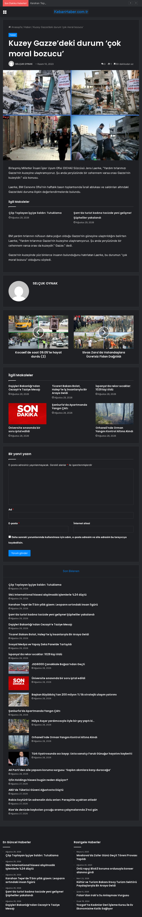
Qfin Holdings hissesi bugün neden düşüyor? (38, 780)
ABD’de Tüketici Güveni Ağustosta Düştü (36, 790)
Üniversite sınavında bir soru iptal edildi (24, 429)
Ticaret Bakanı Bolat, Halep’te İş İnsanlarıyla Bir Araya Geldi (69, 389)
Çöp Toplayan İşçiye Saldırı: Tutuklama (35, 213)
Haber (27, 27)
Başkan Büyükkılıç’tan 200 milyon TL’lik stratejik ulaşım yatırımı (74, 694)
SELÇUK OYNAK (24, 64)
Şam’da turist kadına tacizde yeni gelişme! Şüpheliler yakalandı (51, 614)
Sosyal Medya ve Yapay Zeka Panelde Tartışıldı (40, 644)
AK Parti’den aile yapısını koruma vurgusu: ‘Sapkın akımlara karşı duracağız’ (60, 770)
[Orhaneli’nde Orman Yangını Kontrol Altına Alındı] (114, 413)
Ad (11, 509)
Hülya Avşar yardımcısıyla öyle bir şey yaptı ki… (63, 721)
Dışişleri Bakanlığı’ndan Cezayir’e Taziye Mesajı (24, 387)
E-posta (14, 523)
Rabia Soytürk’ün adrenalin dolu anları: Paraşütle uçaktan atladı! (53, 800)
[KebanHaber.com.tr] (71, 11)
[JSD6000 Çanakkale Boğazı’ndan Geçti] (19, 668)
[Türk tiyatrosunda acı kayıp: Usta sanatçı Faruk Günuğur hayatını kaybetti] (19, 759)
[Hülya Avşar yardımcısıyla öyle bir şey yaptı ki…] (19, 726)
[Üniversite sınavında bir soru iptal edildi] (27, 413)
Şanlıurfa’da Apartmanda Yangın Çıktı (69, 406)
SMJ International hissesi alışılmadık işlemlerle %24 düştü (48, 594)
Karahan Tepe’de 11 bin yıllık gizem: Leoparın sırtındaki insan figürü (68, 3)
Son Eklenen (71, 571)
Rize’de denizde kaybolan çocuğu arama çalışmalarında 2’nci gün (53, 810)
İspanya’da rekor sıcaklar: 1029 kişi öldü (113, 387)
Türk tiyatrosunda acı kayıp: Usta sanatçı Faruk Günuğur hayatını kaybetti (82, 753)
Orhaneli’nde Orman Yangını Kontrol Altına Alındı (114, 429)
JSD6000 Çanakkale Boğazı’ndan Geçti (58, 664)
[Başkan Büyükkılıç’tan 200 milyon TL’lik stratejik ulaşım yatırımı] (19, 700)
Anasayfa (16, 27)
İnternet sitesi (82, 523)
